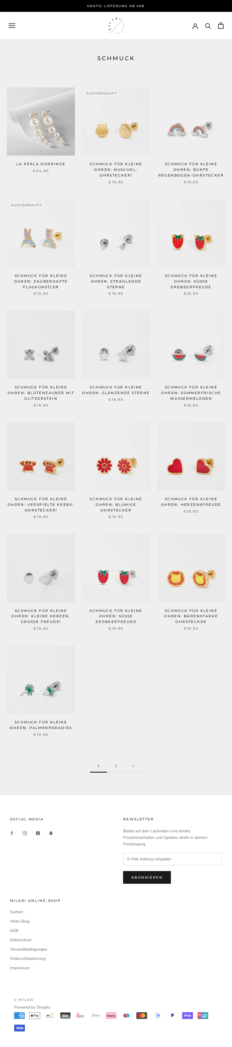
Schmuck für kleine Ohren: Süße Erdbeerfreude (191, 281)
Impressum (20, 968)
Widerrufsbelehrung (28, 958)
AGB (14, 930)
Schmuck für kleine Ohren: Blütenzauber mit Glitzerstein (41, 393)
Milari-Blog (19, 921)
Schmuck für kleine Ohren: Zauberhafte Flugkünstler (41, 281)
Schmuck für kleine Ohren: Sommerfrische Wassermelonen (191, 393)
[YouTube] (38, 832)
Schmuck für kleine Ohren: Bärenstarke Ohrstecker (191, 616)
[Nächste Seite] (133, 766)
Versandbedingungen (28, 949)
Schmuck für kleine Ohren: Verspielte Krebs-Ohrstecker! (41, 504)
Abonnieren (147, 877)
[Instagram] (25, 832)
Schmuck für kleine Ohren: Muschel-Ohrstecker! (116, 169)
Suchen (16, 912)
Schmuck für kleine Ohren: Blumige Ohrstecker (116, 504)
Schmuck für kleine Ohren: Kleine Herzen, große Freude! (40, 616)
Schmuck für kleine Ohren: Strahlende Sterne (116, 281)
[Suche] (208, 26)
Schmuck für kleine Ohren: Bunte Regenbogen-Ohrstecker (191, 169)
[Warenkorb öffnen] (221, 25)
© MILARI (24, 1000)
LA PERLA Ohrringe (41, 164)
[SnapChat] (51, 832)
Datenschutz (21, 940)
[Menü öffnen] (11, 25)
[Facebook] (12, 832)
